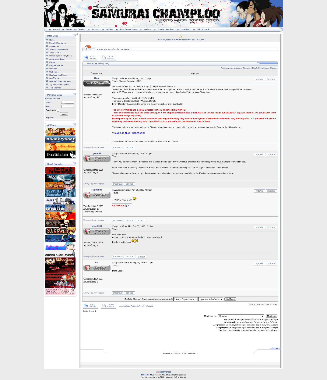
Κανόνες (110, 29)
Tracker (81, 29)
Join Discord (203, 29)
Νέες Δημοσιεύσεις (128, 29)
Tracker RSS (55, 52)
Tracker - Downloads (58, 49)
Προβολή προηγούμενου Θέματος (235, 68)
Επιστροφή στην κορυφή (93, 147)
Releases (126, 49)
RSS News (186, 29)
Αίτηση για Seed (56, 59)
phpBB (174, 353)
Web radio (54, 72)
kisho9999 (97, 226)
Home (52, 40)
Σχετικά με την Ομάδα (59, 84)
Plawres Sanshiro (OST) (97, 63)
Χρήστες (147, 29)
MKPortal (145, 375)
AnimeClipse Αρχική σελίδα (108, 49)
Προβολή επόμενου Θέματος (264, 68)
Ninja (96, 78)
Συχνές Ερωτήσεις (166, 29)
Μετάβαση (230, 299)
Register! (50, 117)
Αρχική (56, 29)
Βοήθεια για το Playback (60, 56)
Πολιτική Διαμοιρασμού (60, 81)
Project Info (54, 46)
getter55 (97, 153)
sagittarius (96, 190)
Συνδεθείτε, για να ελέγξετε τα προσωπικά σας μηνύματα (180, 40)
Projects (96, 29)
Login (64, 114)
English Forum (56, 65)
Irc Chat (53, 69)
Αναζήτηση (54, 78)
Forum (69, 29)
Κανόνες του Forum (58, 75)
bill (96, 262)
